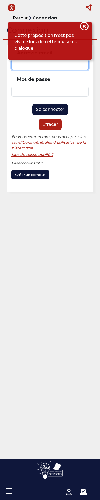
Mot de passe (33, 79)
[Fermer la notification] (84, 27)
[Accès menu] (9, 491)
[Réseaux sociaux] (89, 7)
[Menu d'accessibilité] (11, 7)
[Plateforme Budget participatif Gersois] (50, 469)
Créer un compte (30, 175)
